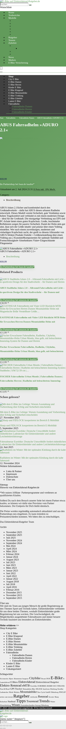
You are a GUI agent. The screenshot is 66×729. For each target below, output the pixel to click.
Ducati (43, 679)
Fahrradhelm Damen (22, 106)
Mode (11, 692)
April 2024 (11, 548)
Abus (2, 192)
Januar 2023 (12, 570)
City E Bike (13, 79)
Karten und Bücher (21, 54)
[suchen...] (30, 722)
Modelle (12, 18)
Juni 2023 (11, 565)
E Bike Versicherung (18, 63)
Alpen (11, 679)
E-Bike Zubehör (15, 98)
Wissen (16, 704)
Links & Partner (14, 471)
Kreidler (60, 689)
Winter (52, 702)
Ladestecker (4, 692)
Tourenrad (17, 29)
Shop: (11, 76)
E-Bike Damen (14, 82)
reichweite (33, 697)
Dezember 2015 (14, 592)
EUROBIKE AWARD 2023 (47, 686)
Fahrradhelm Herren (22, 109)
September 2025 (14, 535)
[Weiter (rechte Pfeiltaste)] (4, 728)
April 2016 (11, 587)
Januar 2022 (12, 579)
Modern (16, 692)
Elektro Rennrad (10, 685)
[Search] (1, 71)
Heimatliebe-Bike (29, 689)
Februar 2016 (12, 589)
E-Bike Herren (14, 85)
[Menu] (1, 68)
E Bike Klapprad (15, 90)
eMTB (26, 685)
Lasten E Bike (14, 101)
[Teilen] (7, 725)
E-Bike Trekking (15, 96)
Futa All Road (5, 689)
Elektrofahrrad (26, 681)
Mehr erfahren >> (9, 625)
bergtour (25, 679)
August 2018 (12, 581)
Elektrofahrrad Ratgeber (47, 682)
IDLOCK (39, 689)
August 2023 (12, 559)
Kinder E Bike (14, 87)
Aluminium (18, 679)
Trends (44, 701)
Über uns (10, 479)
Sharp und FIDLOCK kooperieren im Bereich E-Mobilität (28, 425)
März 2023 (11, 568)
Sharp (57, 697)
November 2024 (14, 540)
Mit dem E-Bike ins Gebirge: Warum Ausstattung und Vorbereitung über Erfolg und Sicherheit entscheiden (32, 413)
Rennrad (16, 31)
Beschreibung (13, 200)
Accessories (4, 679)
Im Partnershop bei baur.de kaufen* (17, 184)
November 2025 (14, 532)
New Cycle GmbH (43, 692)
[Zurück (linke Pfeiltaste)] (1, 728)
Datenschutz (12, 476)
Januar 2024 (12, 557)
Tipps (21, 701)
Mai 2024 (11, 546)
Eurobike (33, 686)
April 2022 (11, 576)
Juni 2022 (11, 573)
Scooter (51, 697)
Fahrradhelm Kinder (22, 112)
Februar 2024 (12, 554)
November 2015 (14, 595)
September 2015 (14, 598)
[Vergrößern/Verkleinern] (1, 725)
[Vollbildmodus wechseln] (4, 725)
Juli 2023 (10, 562)
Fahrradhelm (13, 104)
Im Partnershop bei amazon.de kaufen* (19, 300)
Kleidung (53, 689)
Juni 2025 (11, 537)
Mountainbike (19, 23)
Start (1, 118)
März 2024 (11, 551)
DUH (48, 679)
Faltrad (15, 26)
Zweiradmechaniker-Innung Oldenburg (35, 705)
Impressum (11, 474)
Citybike (16, 20)
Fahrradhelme (25, 48)
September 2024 (14, 543)
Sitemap (4, 484)
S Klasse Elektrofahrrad (23, 34)
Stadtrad (12, 701)
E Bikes (14, 682)
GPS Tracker (16, 688)
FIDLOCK (61, 686)
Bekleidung (17, 45)
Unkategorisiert (13, 669)
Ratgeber (21, 696)
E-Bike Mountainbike (17, 93)
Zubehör (12, 43)
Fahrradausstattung (21, 51)
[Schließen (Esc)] (10, 725)
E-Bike (57, 678)
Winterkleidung (5, 705)
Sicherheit (3, 702)
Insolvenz (46, 689)
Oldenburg (54, 692)
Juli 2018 (10, 584)
